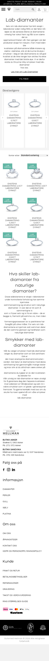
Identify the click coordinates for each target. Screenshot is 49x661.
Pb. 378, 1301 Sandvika (13, 455)
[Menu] (3, 9)
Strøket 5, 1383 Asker (13, 443)
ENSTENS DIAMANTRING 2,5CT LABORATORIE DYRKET (12, 187)
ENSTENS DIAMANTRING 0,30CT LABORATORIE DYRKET (12, 222)
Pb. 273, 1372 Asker (12, 446)
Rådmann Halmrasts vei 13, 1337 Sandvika (23, 452)
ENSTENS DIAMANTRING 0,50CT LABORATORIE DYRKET (12, 257)
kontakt (26, 390)
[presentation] (3, 118)
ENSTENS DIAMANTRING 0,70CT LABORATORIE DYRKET (37, 257)
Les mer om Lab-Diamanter (24, 72)
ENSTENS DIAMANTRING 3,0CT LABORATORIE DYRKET (37, 187)
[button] (24, 79)
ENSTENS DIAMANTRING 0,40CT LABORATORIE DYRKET (37, 222)
